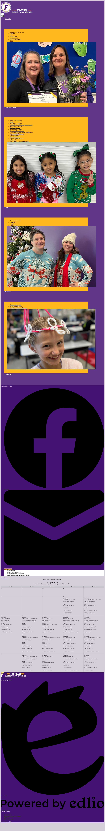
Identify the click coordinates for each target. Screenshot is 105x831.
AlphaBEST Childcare (16, 123)
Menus (11, 122)
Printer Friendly (57, 579)
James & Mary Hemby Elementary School (18, 575)
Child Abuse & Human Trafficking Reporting (21, 132)
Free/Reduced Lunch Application (12, 816)
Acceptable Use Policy (16, 120)
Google (12, 223)
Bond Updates (7, 814)
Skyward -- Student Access (17, 131)
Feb (39, 584)
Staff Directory (14, 38)
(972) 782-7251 (9, 679)
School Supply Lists (15, 128)
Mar (42, 584)
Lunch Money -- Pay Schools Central (19, 141)
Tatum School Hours (15, 39)
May (48, 584)
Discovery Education (15, 221)
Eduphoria (12, 222)
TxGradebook (13, 225)
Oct (63, 584)
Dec (69, 584)
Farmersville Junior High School (15, 573)
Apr (45, 584)
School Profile (13, 36)
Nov (66, 584)
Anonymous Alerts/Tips (16, 126)
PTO (11, 35)
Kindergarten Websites (16, 306)
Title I (11, 41)
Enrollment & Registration (16, 138)
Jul (53, 584)
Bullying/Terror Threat (16, 129)
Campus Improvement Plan (17, 32)
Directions (12, 33)
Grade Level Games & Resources (18, 308)
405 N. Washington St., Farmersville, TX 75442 (13, 677)
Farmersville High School (14, 572)
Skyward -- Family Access (17, 134)
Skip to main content (6, 1)
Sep (60, 584)
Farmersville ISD (11, 570)
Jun (51, 584)
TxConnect (13, 139)
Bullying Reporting (9, 819)
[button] (54, 23)
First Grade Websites (15, 305)
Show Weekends (47, 579)
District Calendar (14, 135)
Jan (36, 584)
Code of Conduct (8, 817)
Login (4, 795)
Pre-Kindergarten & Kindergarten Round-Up (21, 125)
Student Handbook (15, 137)
